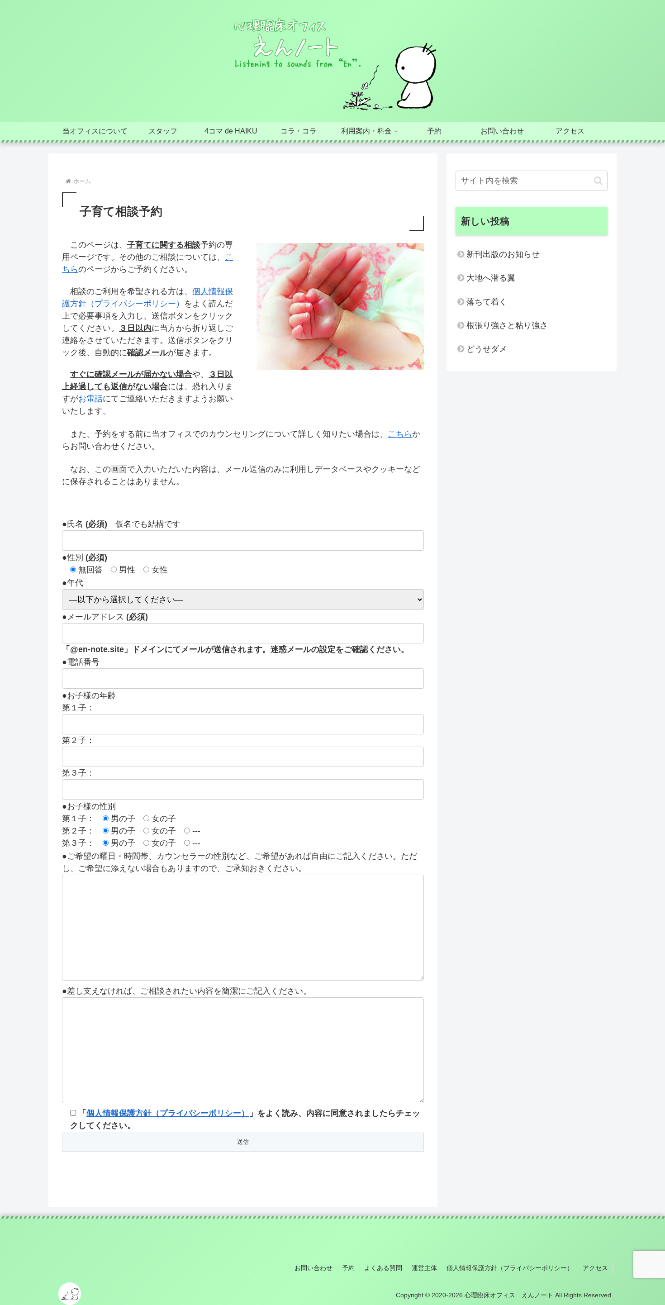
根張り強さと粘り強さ (507, 325)
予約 (348, 1268)
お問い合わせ (313, 1268)
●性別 (84, 557)
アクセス (595, 1268)
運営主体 (424, 1268)
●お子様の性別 (89, 806)
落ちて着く (486, 301)
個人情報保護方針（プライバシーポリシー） (167, 1113)
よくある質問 (383, 1268)
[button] (598, 181)
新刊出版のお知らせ (503, 254)
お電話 (90, 398)
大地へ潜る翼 (490, 277)
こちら (400, 433)
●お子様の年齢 (89, 695)
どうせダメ (486, 348)
